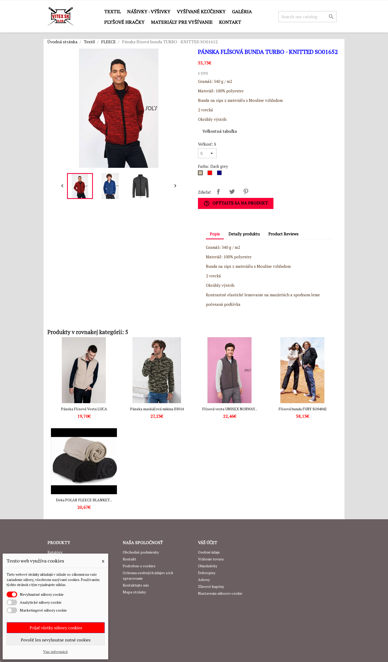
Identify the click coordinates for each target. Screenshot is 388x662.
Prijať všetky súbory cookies (56, 628)
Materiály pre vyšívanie (182, 22)
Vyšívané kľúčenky (201, 11)
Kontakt (230, 22)
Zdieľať (218, 191)
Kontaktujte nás (136, 585)
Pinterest (245, 191)
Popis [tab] (215, 233)
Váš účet (207, 542)
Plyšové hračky (124, 22)
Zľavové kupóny (211, 586)
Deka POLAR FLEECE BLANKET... (84, 499)
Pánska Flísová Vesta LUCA (84, 408)
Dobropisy (206, 572)
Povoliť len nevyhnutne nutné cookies (56, 639)
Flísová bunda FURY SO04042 (302, 408)
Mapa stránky (134, 591)
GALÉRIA (242, 11)
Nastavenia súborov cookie (220, 593)
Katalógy (55, 552)
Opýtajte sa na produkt (236, 203)
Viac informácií (55, 651)
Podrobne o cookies (139, 565)
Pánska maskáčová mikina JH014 (157, 408)
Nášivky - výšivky (149, 11)
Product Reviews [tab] (283, 233)
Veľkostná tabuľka (219, 131)
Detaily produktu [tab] (244, 233)
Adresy (204, 579)
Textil (112, 11)
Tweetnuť (232, 191)
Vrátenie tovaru (211, 558)
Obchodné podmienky (141, 552)
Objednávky (207, 565)
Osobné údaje (209, 552)
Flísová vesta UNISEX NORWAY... (229, 408)
